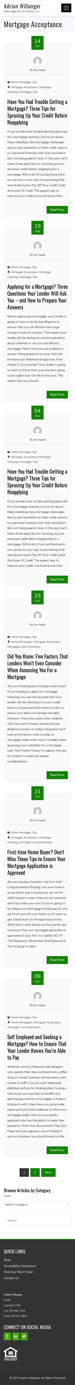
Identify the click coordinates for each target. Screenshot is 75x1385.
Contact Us (11, 1278)
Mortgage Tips (29, 92)
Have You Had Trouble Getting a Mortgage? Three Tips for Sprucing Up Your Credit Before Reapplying (37, 112)
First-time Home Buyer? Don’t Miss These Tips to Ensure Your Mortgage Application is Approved (36, 862)
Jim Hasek (40, 70)
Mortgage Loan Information (23, 647)
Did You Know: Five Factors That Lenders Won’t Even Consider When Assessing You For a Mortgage (37, 666)
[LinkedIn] (15, 1336)
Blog (7, 1260)
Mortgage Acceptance (24, 87)
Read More (57, 210)
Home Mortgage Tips (24, 82)
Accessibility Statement (20, 1266)
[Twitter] (24, 1336)
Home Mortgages (21, 642)
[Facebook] (7, 1336)
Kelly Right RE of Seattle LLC (22, 11)
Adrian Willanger (22, 6)
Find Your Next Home (18, 1272)
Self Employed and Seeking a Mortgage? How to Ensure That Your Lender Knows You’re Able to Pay (36, 1047)
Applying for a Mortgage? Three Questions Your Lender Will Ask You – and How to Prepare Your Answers (37, 296)
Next (48, 1172)
